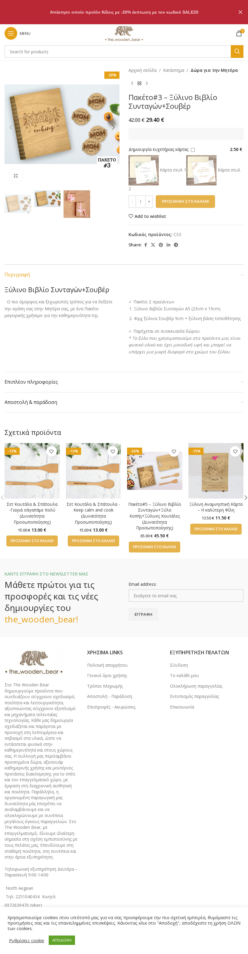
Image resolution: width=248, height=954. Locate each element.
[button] (11, 127)
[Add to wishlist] (51, 451)
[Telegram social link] (176, 245)
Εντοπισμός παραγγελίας (194, 696)
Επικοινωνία (182, 707)
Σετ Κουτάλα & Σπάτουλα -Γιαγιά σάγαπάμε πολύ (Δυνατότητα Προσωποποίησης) (32, 513)
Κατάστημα (173, 70)
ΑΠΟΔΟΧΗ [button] (61, 940)
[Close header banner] (240, 12)
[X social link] (153, 245)
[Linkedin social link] (168, 245)
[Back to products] (139, 83)
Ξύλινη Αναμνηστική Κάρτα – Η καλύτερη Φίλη (216, 507)
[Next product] (146, 83)
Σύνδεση (179, 665)
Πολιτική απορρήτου (107, 665)
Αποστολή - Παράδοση (109, 696)
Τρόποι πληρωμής (105, 686)
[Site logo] (124, 33)
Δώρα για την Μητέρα (214, 70)
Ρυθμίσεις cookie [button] (26, 940)
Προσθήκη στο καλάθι (185, 201)
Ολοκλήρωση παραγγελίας (196, 686)
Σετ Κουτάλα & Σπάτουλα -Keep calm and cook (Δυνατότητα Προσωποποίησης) (93, 513)
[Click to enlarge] (16, 176)
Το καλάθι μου (184, 675)
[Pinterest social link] (161, 245)
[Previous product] (132, 83)
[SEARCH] (237, 51)
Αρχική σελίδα (143, 70)
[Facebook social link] (145, 245)
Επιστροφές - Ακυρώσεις (111, 707)
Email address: (143, 584)
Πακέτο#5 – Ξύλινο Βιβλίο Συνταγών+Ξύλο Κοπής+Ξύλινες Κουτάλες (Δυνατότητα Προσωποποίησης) (154, 516)
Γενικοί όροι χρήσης (107, 675)
